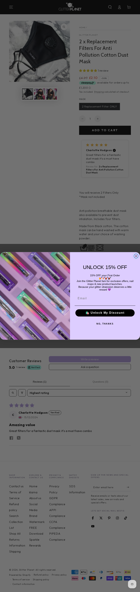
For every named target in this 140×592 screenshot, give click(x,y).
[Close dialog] (136, 256)
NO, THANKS (105, 323)
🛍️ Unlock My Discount (105, 312)
